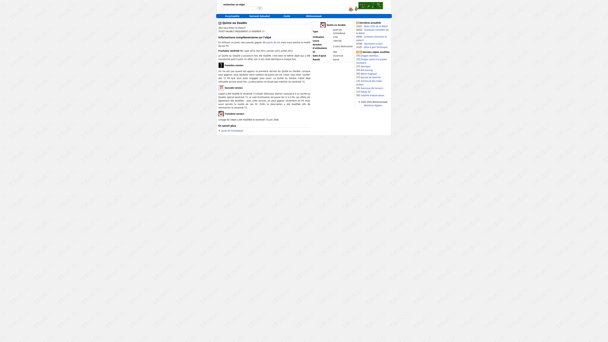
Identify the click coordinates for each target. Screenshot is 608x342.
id (259, 59)
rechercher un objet (234, 4)
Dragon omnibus (369, 55)
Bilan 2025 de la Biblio (376, 26)
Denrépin (366, 66)
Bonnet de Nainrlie (371, 77)
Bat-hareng (367, 70)
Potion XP (365, 91)
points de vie (273, 42)
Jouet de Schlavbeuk (232, 130)
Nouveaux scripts (373, 43)
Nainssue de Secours (372, 88)
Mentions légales (373, 105)
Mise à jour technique (375, 47)
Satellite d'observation (372, 95)
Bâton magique (369, 73)
